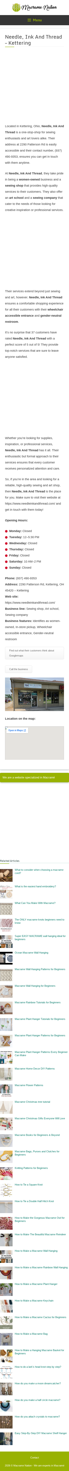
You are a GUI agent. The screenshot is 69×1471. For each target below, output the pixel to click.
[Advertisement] (34, 87)
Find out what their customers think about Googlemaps (31, 653)
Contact (34, 1457)
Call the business (18, 669)
